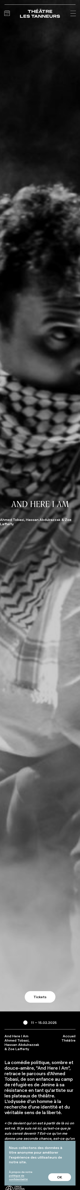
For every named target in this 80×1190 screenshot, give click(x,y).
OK (59, 1177)
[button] (73, 13)
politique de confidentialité (18, 1177)
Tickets (40, 997)
